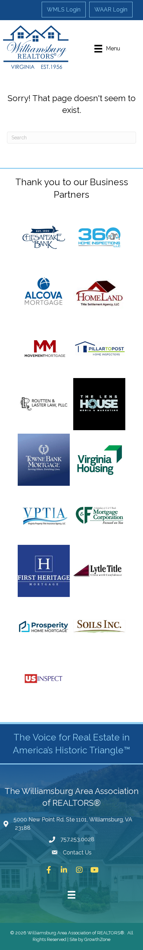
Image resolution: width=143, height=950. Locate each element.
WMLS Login (64, 9)
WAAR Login (110, 9)
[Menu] (71, 894)
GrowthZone (97, 939)
